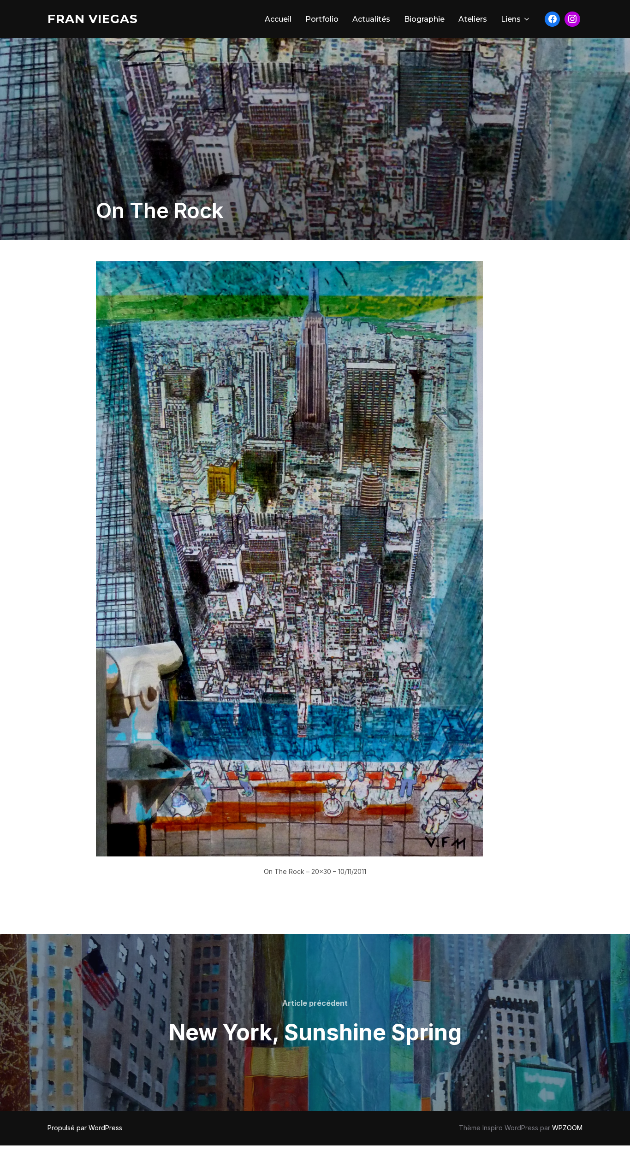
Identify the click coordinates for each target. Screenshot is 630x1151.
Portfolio (322, 19)
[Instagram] (572, 19)
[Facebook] (552, 19)
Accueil (278, 19)
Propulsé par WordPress (85, 1128)
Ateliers (472, 19)
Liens (511, 19)
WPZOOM (567, 1128)
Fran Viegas (93, 19)
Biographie (424, 19)
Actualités (371, 19)
